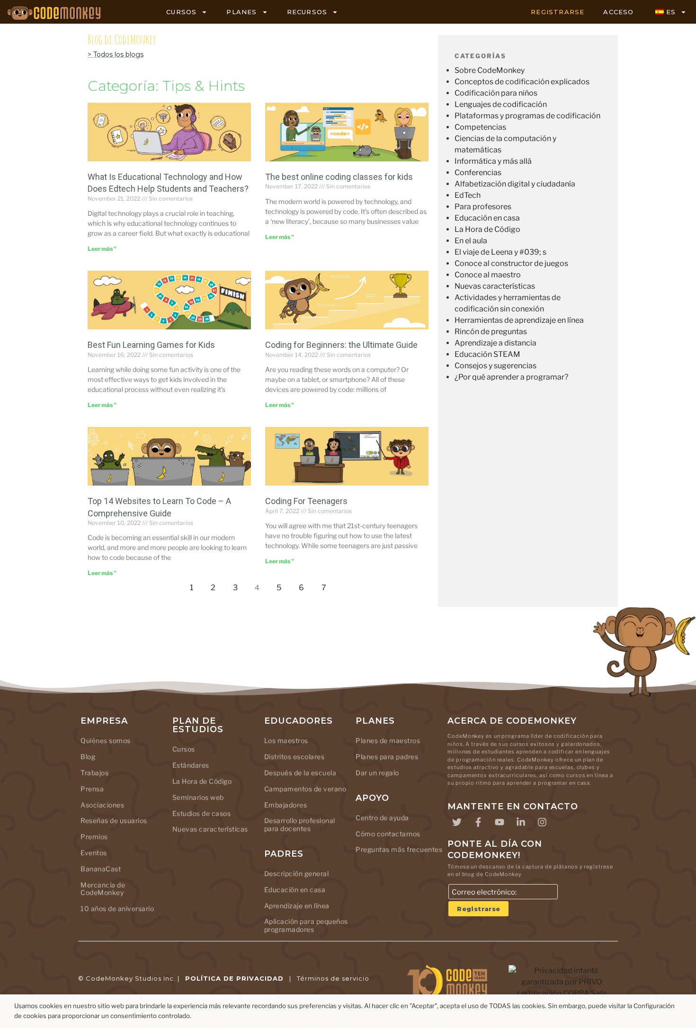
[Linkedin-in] (520, 822)
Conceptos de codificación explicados (522, 81)
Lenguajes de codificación (501, 104)
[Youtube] (499, 822)
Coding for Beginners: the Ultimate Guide (341, 345)
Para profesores (483, 206)
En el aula (471, 240)
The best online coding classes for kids (339, 177)
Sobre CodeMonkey (490, 70)
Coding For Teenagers (306, 501)
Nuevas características (495, 286)
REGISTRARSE (557, 12)
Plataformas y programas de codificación (527, 115)
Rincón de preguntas (491, 331)
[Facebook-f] (478, 822)
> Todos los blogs (115, 54)
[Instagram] (542, 822)
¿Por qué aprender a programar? (511, 376)
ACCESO (618, 12)
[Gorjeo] (456, 822)
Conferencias (478, 172)
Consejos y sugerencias (495, 365)
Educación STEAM (487, 354)
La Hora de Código (487, 229)
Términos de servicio (333, 978)
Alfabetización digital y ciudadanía (515, 183)
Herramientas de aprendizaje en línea (519, 320)
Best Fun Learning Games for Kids (151, 345)
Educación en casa (487, 217)
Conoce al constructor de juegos (511, 263)
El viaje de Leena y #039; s (500, 252)
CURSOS (181, 12)
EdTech (468, 195)
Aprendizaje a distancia (495, 342)
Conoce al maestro (488, 274)
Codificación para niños (496, 93)
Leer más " (102, 248)
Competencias (480, 127)
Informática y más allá (493, 161)
